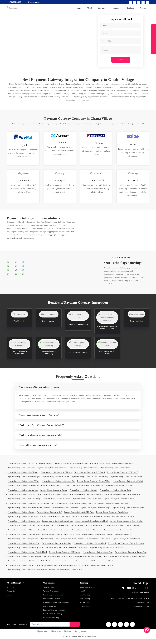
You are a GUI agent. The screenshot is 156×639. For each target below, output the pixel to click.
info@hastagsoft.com (141, 602)
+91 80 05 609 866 (134, 587)
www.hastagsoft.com (141, 606)
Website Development (51, 591)
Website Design (49, 587)
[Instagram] (138, 2)
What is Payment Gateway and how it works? (39, 387)
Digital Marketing (50, 606)
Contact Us (11, 591)
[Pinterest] (147, 2)
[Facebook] (130, 2)
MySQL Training (86, 602)
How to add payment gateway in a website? (38, 445)
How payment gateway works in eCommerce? (39, 415)
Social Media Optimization (53, 599)
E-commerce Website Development (20, 222)
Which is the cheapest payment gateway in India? (40, 435)
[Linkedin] (143, 2)
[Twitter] (134, 2)
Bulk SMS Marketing (51, 618)
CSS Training (85, 595)
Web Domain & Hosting (52, 614)
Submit (120, 60)
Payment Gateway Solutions (54, 610)
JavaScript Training (87, 606)
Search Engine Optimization (54, 595)
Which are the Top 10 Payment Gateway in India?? (41, 425)
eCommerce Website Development (56, 602)
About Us (10, 587)
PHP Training (85, 599)
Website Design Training (89, 587)
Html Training (85, 591)
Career (9, 595)
